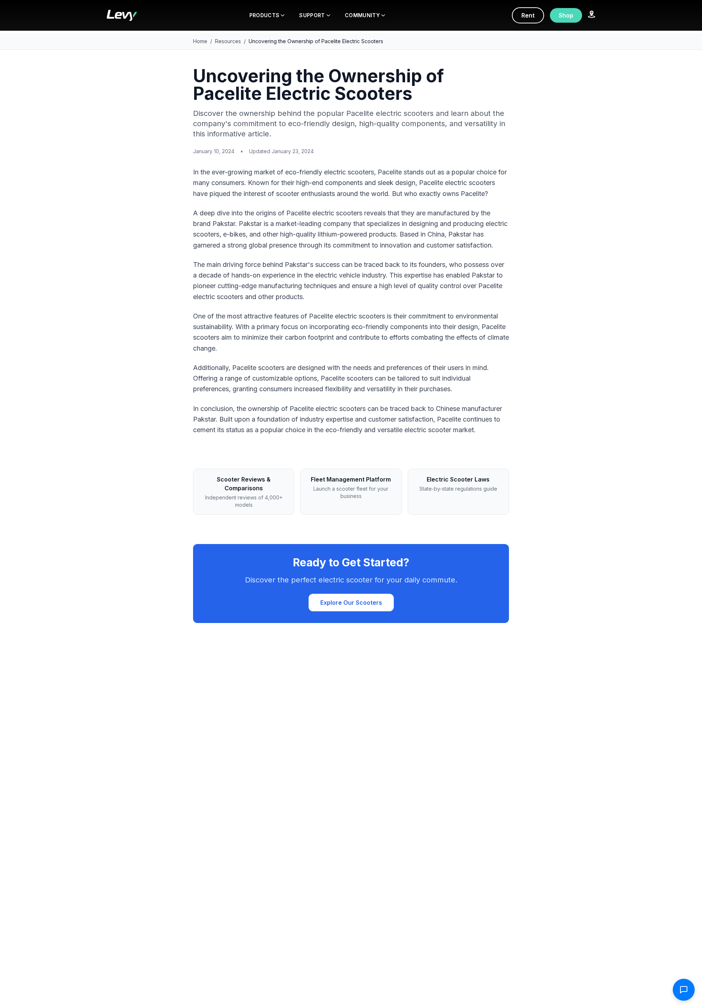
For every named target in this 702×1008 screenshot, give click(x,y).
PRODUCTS (264, 15)
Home (200, 41)
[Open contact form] (684, 990)
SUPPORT (312, 15)
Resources (228, 41)
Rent (528, 15)
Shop (566, 15)
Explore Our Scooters (351, 602)
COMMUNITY (362, 15)
